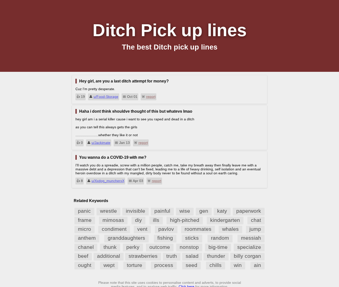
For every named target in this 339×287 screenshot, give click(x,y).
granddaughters (126, 238)
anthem (87, 238)
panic (84, 211)
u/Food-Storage (106, 97)
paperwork (248, 211)
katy (222, 211)
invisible (135, 211)
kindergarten (225, 220)
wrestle (108, 211)
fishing (165, 238)
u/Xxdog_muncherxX (108, 181)
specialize (249, 247)
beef (83, 256)
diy (138, 220)
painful (162, 211)
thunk (110, 247)
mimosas (113, 220)
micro (84, 229)
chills (215, 265)
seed (191, 265)
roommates (198, 229)
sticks (192, 238)
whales (230, 229)
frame (85, 220)
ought (84, 265)
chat (256, 220)
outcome (159, 247)
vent (142, 229)
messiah (251, 238)
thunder (216, 256)
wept (109, 265)
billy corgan (247, 256)
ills (156, 220)
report (151, 97)
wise (184, 211)
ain (257, 265)
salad (192, 256)
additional (108, 256)
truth (171, 256)
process (163, 265)
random (220, 238)
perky (132, 247)
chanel (86, 247)
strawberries (143, 256)
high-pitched (184, 220)
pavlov (166, 229)
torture (134, 265)
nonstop (189, 247)
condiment (114, 229)
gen (203, 211)
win (238, 265)
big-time (218, 247)
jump (255, 229)
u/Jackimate (101, 143)
